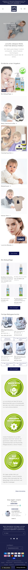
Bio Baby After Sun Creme (20, 276)
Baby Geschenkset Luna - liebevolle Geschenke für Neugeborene (20, 357)
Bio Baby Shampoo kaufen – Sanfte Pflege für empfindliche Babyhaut (20, 299)
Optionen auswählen (7, 339)
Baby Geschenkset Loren (7, 356)
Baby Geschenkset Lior (19, 331)
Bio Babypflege (6, 94)
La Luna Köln (13, 560)
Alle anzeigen (14, 307)
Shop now (14, 29)
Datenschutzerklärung (18, 562)
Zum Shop (14, 253)
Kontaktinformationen (20, 564)
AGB (26, 562)
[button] (2, 8)
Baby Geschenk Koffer (8, 123)
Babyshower (5, 186)
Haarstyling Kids (6, 153)
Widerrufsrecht (9, 562)
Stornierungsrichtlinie (14, 566)
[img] (14, 504)
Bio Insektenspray (5, 298)
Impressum (11, 564)
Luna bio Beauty (6, 245)
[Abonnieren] (23, 533)
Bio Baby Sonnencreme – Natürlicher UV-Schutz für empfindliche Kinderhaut (7, 278)
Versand (6, 564)
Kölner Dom (5, 215)
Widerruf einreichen (20, 491)
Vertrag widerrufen (20, 567)
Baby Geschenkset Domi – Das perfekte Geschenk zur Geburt (7, 330)
